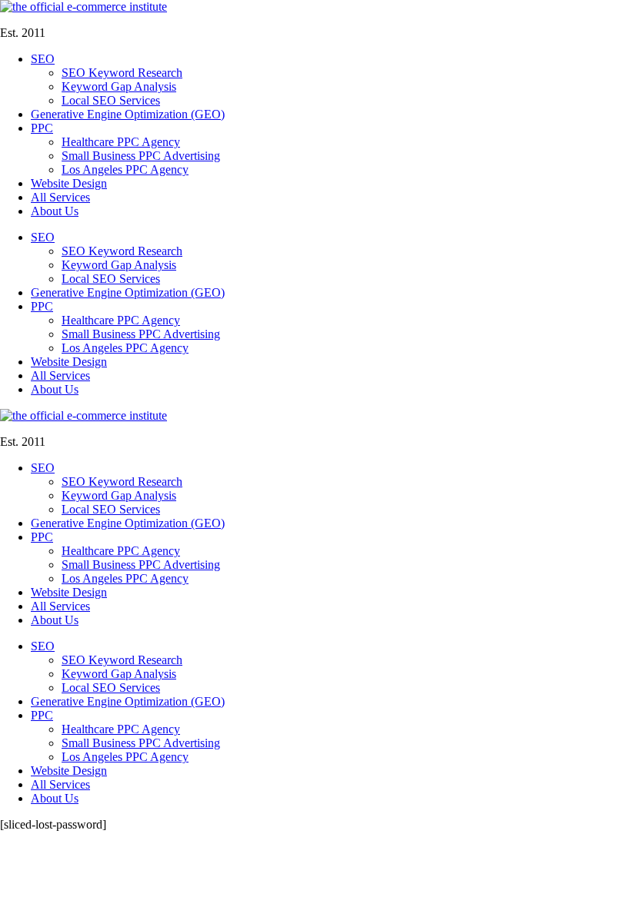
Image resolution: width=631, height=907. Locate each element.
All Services (60, 197)
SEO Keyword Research (122, 72)
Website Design (69, 183)
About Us (54, 211)
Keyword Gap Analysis (119, 86)
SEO (43, 58)
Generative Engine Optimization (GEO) (128, 114)
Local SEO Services (111, 100)
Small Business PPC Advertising (141, 155)
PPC (42, 128)
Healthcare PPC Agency (121, 141)
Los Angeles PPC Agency (125, 169)
